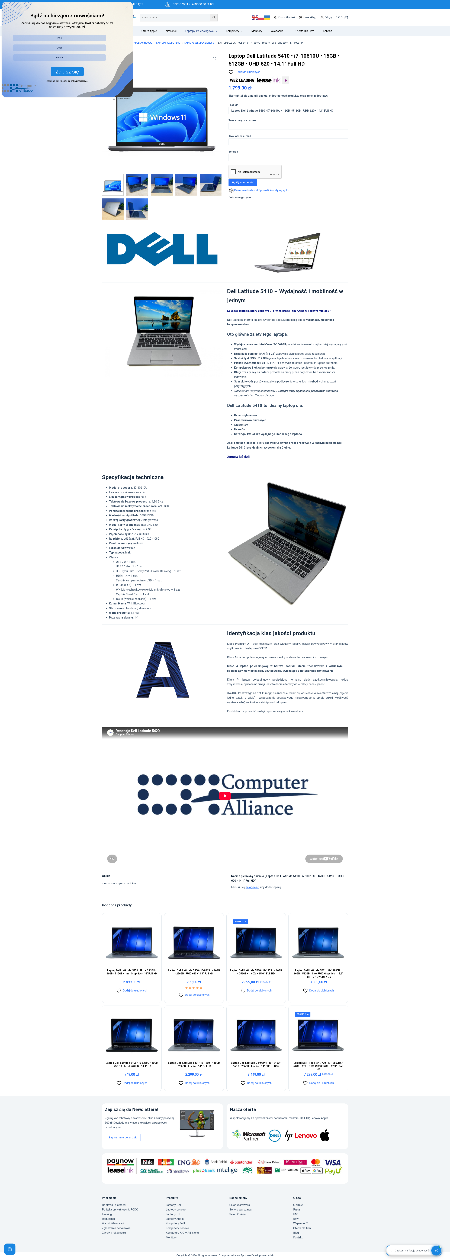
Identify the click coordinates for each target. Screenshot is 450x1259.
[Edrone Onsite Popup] (225, 629)
